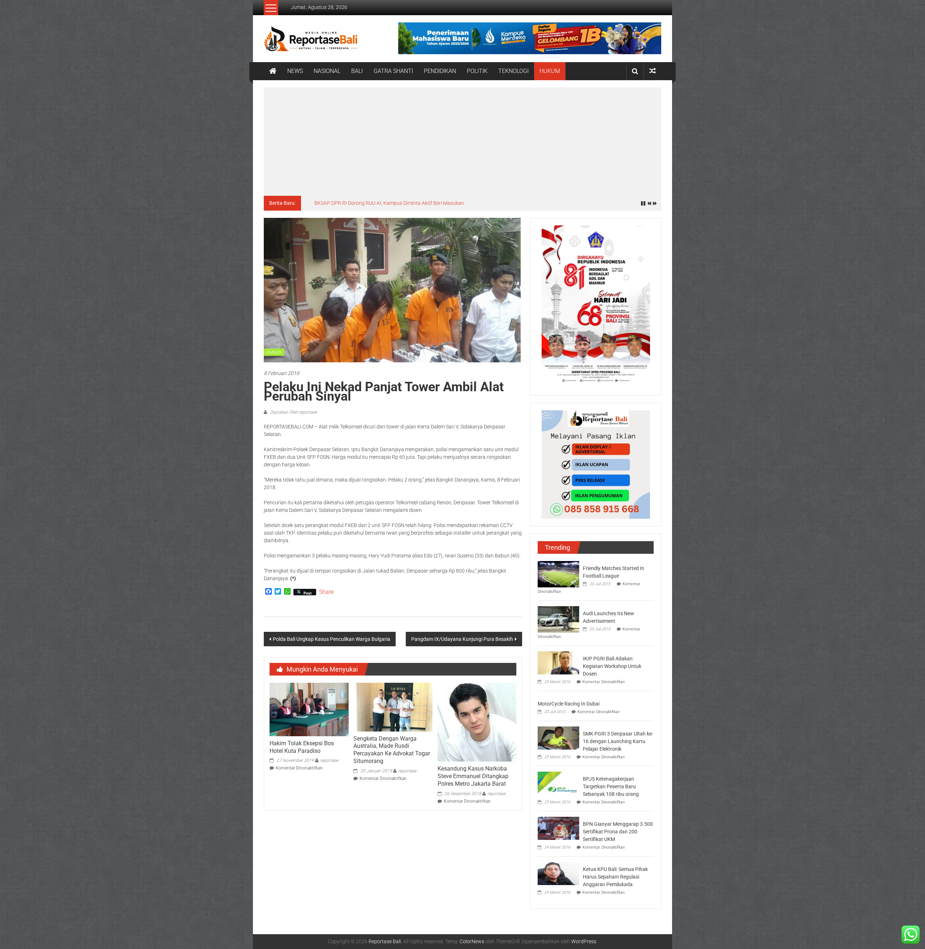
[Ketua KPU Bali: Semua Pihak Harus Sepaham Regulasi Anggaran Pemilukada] (558, 873)
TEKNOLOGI (513, 71)
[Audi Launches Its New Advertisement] (558, 619)
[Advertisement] (462, 141)
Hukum (274, 352)
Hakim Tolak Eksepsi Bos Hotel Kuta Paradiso (302, 747)
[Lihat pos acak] (652, 71)
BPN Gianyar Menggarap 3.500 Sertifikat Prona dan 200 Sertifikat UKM (618, 831)
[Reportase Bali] (273, 71)
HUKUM (549, 71)
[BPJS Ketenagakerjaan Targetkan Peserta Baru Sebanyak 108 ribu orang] (558, 783)
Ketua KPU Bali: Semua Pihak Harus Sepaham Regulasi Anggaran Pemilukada (615, 876)
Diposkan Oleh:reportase (293, 412)
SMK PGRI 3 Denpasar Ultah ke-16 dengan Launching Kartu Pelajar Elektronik (618, 741)
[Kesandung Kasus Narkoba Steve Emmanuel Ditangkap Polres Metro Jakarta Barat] (477, 722)
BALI (357, 71)
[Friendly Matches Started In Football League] (558, 574)
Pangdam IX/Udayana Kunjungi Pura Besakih (462, 639)
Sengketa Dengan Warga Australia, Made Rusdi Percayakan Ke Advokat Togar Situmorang (391, 749)
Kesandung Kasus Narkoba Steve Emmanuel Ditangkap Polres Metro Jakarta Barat (473, 776)
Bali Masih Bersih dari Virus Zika (350, 203)
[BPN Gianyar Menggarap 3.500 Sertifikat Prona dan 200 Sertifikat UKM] (558, 828)
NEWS (295, 71)
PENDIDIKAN (440, 71)
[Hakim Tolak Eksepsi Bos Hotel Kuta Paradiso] (309, 709)
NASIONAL (327, 71)
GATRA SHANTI (393, 71)
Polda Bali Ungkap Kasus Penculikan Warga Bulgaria (331, 639)
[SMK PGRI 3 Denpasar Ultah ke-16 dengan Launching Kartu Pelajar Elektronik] (558, 738)
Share (326, 592)
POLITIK (477, 71)
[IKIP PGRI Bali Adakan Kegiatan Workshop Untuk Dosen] (558, 662)
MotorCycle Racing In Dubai (568, 704)
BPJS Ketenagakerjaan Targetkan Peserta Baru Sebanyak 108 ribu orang (611, 786)
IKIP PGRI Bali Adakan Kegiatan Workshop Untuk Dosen (612, 666)
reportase (329, 760)
